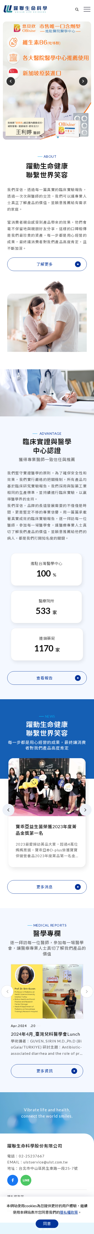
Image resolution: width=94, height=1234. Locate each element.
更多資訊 (44, 1071)
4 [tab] (51, 137)
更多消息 (44, 886)
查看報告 (44, 678)
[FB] (12, 1180)
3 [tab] (43, 137)
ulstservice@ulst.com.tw (45, 1162)
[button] (77, 8)
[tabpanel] (47, 80)
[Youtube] (39, 1180)
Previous (11, 81)
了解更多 (44, 264)
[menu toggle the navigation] (87, 9)
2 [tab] (36, 137)
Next (82, 81)
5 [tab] (58, 137)
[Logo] (25, 9)
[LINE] (25, 1180)
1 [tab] (29, 137)
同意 (47, 1223)
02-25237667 (32, 1156)
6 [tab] (65, 137)
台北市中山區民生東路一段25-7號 (48, 1168)
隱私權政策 (69, 1212)
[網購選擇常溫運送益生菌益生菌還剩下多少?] (47, 787)
